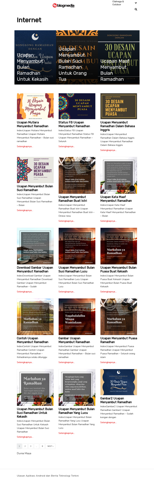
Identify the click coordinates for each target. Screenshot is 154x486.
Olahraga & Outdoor (118, 3)
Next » (50, 446)
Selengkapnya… (25, 146)
